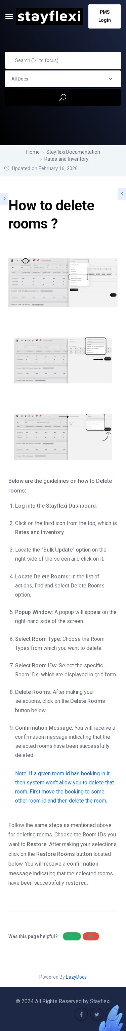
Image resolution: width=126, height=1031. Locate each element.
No (91, 936)
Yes (72, 936)
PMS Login (104, 16)
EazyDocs (76, 977)
